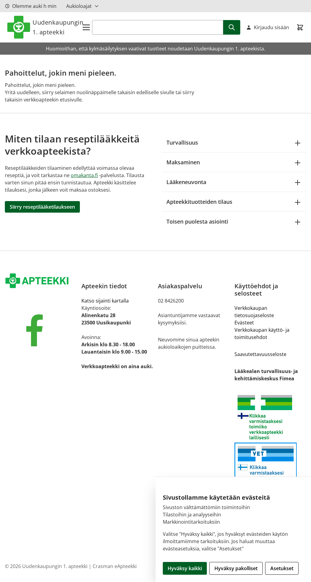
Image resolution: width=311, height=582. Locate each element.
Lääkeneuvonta (186, 182)
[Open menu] (86, 27)
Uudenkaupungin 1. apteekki (56, 27)
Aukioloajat (79, 6)
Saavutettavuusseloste (260, 354)
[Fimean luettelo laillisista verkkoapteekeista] (270, 469)
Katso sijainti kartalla (105, 300)
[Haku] (231, 27)
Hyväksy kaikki (185, 568)
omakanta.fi (84, 175)
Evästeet (244, 322)
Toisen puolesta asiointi (197, 221)
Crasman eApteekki (115, 566)
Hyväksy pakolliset (236, 568)
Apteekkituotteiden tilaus (199, 201)
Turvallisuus (182, 142)
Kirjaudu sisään (271, 27)
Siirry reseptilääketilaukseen (42, 207)
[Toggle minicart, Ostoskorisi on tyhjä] (300, 27)
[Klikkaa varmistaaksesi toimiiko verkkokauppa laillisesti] (270, 417)
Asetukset (281, 568)
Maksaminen (183, 162)
